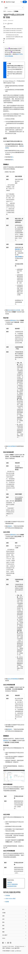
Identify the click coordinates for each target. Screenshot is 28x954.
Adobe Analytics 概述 (10, 898)
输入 (12, 157)
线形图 (7, 901)
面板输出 (10, 526)
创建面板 (9, 882)
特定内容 (17, 249)
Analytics (9, 11)
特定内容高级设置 (12, 446)
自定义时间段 (18, 256)
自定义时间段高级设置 (13, 678)
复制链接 (11, 23)
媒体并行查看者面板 (12, 884)
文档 (4, 11)
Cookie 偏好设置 (15, 948)
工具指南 (16, 11)
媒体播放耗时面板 (12, 886)
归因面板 (7, 895)
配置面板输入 (13, 320)
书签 (6, 23)
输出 (12, 159)
